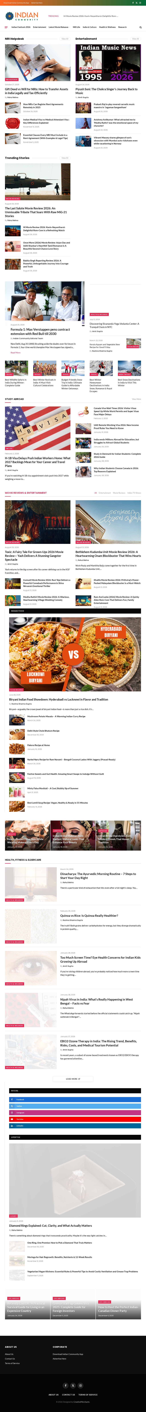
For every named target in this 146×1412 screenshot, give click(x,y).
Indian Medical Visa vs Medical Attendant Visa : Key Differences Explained (46, 121)
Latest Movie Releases (58, 27)
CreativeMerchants (82, 1402)
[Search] (140, 27)
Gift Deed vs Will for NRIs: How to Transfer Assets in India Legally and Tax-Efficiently (36, 91)
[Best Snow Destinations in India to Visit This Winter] (129, 368)
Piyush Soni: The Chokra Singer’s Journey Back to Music (106, 91)
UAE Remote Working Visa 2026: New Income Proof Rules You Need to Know (116, 426)
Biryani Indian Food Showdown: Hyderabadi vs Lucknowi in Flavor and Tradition (58, 699)
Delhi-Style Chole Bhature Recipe (43, 730)
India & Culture (89, 27)
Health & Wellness (107, 27)
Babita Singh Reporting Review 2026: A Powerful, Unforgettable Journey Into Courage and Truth (45, 263)
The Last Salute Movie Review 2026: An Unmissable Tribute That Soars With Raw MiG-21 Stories (36, 212)
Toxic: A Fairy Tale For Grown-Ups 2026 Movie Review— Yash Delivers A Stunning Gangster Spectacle (34, 555)
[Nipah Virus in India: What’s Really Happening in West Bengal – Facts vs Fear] (31, 1010)
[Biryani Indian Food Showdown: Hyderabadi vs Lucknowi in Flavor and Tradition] (75, 654)
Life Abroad (13, 1298)
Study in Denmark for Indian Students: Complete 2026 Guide (117, 455)
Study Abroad (14, 399)
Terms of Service (12, 1363)
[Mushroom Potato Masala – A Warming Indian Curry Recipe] (17, 720)
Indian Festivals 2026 (21, 27)
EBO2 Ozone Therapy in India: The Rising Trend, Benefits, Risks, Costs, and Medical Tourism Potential (98, 1043)
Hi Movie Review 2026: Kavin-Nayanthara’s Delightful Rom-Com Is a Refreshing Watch (44, 228)
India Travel (124, 374)
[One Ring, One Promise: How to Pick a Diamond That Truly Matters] (17, 1246)
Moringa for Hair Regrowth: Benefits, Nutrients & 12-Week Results (59, 1257)
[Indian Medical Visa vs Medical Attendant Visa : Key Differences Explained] (13, 123)
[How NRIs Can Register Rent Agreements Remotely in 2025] (13, 107)
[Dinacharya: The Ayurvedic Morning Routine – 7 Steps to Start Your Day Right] (31, 884)
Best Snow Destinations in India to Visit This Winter (129, 382)
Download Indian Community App (16, 3)
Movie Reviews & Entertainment (26, 493)
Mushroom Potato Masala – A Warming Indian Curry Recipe (56, 716)
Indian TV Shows (134, 493)
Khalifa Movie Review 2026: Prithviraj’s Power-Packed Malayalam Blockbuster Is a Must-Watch (117, 581)
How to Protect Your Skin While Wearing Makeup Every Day (25, 840)
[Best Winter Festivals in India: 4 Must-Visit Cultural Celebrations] (44, 368)
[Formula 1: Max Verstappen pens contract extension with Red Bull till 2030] (45, 303)
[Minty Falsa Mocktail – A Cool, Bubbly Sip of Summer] (17, 792)
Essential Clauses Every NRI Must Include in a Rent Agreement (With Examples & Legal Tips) (45, 136)
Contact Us (10, 1358)
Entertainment (39, 27)
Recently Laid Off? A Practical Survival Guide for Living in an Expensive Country (26, 1307)
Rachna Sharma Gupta (102, 351)
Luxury (13, 1216)
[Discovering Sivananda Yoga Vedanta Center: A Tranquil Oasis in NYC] (115, 301)
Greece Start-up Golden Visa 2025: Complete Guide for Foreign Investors (71, 1307)
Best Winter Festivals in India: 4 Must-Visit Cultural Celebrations (44, 382)
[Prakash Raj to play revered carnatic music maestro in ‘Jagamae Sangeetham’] (83, 107)
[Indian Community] (22, 16)
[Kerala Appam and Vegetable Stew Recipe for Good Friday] (133, 343)
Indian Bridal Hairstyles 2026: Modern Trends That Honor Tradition (115, 839)
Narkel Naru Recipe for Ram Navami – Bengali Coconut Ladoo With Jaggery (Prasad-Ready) (71, 759)
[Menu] (6, 27)
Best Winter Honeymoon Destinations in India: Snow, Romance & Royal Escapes (101, 385)
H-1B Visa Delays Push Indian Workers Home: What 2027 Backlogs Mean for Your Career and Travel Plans (37, 461)
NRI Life (76, 27)
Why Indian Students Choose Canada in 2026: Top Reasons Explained (116, 469)
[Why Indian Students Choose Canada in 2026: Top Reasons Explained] (83, 471)
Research (122, 27)
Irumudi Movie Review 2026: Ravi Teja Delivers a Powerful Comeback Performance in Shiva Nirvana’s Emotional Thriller (46, 583)
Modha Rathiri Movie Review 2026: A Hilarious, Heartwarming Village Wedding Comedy (46, 598)
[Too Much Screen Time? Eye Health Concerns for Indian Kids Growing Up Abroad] (31, 968)
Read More (15, 352)
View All (65, 39)
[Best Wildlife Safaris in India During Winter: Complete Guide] (16, 368)
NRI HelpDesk (11, 79)
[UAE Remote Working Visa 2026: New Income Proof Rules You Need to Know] (83, 428)
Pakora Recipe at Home (38, 745)
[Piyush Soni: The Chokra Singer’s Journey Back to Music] (108, 62)
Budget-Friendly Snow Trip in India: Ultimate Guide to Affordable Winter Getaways (71, 384)
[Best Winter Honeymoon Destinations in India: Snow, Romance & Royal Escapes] (101, 368)
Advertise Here (36, 3)
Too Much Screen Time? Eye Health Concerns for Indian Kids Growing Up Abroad (100, 959)
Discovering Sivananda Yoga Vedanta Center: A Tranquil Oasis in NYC (114, 325)
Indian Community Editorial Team (28, 338)
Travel (9, 374)
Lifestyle (58, 831)
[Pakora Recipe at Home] (17, 748)
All (96, 493)
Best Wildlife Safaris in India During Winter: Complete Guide (15, 382)
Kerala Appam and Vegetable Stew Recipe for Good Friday (105, 345)
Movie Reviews (12, 199)
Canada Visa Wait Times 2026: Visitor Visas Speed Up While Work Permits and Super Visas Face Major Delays (116, 411)
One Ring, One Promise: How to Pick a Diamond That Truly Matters (59, 1242)
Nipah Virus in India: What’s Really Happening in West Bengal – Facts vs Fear (96, 1001)
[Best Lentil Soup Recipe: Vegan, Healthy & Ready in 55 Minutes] (17, 806)
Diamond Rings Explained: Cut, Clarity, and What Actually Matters (50, 1225)
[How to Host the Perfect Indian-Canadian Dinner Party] (118, 1304)
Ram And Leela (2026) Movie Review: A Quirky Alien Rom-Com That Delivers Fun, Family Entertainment (116, 600)
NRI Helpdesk (14, 39)
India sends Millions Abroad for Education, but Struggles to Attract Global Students (116, 441)
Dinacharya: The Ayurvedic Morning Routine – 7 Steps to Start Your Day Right (98, 876)
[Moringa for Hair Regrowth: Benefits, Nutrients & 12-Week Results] (17, 1260)
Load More (71, 1079)
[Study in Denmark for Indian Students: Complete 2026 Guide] (83, 457)
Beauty (11, 834)
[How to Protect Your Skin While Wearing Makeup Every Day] (27, 836)
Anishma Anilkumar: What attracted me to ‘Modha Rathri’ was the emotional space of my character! (116, 122)
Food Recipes (134, 346)
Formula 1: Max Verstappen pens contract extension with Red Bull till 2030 (40, 332)
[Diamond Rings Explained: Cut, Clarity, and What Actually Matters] (75, 1180)
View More (136, 399)
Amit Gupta (83, 97)
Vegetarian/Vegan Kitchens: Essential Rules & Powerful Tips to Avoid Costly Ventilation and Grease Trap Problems (82, 1271)
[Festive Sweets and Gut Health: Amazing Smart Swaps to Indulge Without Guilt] (17, 777)
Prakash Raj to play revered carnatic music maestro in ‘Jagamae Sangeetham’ (114, 105)
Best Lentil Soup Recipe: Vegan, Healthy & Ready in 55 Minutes (57, 802)
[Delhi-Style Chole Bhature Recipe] (17, 734)
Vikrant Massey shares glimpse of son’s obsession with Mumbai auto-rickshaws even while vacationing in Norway (116, 140)
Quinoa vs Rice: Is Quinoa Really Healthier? (89, 915)
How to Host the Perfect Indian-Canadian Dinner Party (118, 1309)
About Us (9, 1354)
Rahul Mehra (13, 97)
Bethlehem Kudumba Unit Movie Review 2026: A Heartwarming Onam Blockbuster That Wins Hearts (108, 553)
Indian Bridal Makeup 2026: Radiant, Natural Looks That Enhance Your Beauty (68, 839)
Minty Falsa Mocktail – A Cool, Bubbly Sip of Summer (52, 788)
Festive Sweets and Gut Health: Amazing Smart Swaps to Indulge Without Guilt (65, 774)
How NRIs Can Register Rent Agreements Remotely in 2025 (43, 105)
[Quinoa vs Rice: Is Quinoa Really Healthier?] (31, 926)
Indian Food (17, 611)
